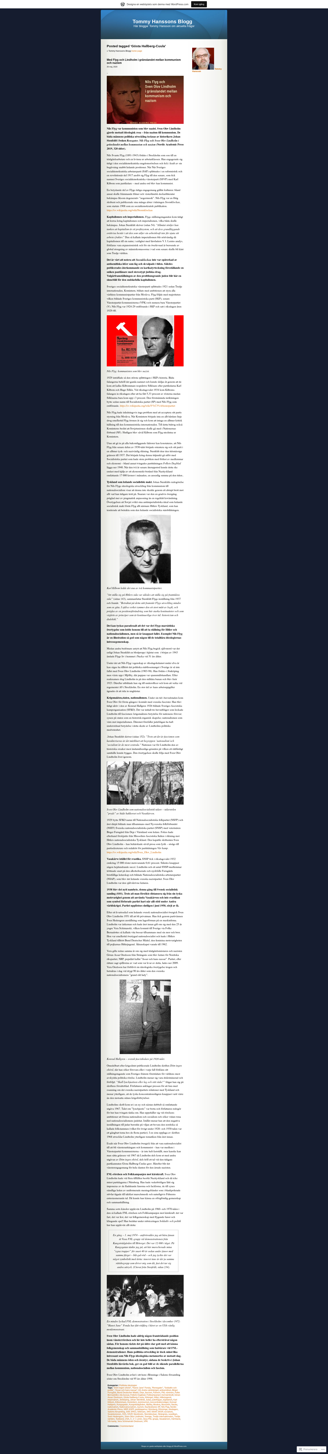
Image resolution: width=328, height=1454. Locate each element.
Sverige (148, 1416)
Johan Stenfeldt (137, 1400)
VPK (146, 1421)
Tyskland (120, 1419)
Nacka (174, 1404)
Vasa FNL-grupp (150, 1419)
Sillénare (141, 1412)
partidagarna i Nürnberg (146, 1409)
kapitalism (167, 1400)
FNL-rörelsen (167, 1392)
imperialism (113, 1400)
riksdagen (173, 1409)
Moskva (156, 1404)
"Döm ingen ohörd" (122, 1388)
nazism (140, 1407)
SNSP (160, 1412)
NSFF (131, 1409)
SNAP (154, 1412)
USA (127, 1419)
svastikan (172, 1414)
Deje (142, 1392)
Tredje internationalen (163, 1416)
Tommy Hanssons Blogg (162, 21)
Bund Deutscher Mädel (128, 1392)
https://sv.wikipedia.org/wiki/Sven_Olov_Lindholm (134, 852)
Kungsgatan (122, 1404)
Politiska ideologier (128, 1385)
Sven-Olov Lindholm (134, 1416)
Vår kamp (112, 1421)
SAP (128, 1412)
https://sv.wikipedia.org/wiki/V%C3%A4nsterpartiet (147, 405)
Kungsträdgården (137, 1404)
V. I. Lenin (137, 1419)
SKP (148, 1412)
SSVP (129, 1414)
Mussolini (165, 1404)
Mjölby (149, 1404)
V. (131, 1419)
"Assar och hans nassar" (126, 1390)
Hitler (156, 1397)
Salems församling (116, 1412)
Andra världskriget (150, 1390)
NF (159, 1407)
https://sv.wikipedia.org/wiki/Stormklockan (130, 210)
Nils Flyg (165, 1407)
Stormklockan (150, 1414)
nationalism (113, 1407)
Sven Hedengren (116, 1416)
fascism (148, 1392)
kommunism (143, 1402)
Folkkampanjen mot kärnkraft (160, 1395)
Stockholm (138, 1414)
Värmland (175, 1419)
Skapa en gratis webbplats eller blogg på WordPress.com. (164, 1446)
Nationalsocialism (127, 1407)
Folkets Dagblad (138, 1395)
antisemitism (165, 1390)
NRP (126, 1409)
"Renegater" (157, 1388)
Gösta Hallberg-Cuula (134, 1397)
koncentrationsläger (159, 1402)
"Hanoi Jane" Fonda (141, 1388)
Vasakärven (164, 1419)
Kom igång (199, 4)
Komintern (132, 1402)
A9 (139, 1390)
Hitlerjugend (165, 1397)
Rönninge (163, 1409)
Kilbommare (120, 1402)
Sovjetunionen (114, 1414)
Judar (148, 1400)
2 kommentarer (127, 1426)
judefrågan (157, 1400)
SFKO (133, 1412)
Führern (156, 1392)
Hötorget (149, 1397)
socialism (168, 1412)
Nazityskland (151, 1407)
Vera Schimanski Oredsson (130, 1421)
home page (137, 51)
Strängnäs (162, 1414)
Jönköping (124, 1400)
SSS (124, 1414)
